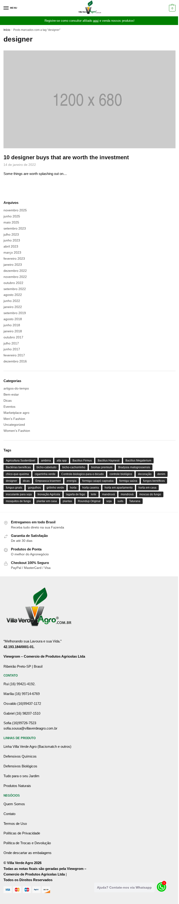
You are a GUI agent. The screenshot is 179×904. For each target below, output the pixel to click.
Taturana (134, 501)
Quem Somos (14, 804)
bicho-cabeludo (46, 467)
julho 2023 (11, 234)
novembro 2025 (15, 210)
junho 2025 (11, 216)
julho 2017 (11, 343)
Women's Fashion (16, 431)
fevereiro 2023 (14, 258)
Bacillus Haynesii (109, 460)
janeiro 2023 (12, 264)
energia (71, 480)
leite (93, 494)
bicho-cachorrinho (73, 467)
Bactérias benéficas (18, 467)
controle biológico (121, 474)
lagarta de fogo (75, 494)
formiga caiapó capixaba (98, 480)
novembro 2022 (15, 277)
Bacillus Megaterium (138, 460)
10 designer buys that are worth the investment (66, 157)
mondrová (127, 494)
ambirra (46, 460)
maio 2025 (11, 222)
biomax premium (101, 467)
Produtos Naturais (17, 786)
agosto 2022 (12, 295)
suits (120, 501)
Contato (9, 814)
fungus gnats (14, 487)
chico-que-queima (17, 474)
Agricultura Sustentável (20, 460)
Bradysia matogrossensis (134, 467)
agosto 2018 (12, 319)
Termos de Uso (15, 824)
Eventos (9, 406)
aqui (96, 20)
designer (11, 480)
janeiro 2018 (12, 331)
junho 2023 (11, 240)
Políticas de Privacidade (21, 833)
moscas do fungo (150, 494)
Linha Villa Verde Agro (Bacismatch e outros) (37, 746)
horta (73, 487)
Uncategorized (14, 424)
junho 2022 (11, 301)
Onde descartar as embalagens (27, 853)
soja (109, 501)
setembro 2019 (14, 313)
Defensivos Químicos (20, 756)
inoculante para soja (19, 494)
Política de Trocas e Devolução (27, 843)
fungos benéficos (154, 480)
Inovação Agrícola (49, 494)
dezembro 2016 (15, 361)
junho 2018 (11, 325)
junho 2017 (11, 349)
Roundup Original (89, 501)
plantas (67, 501)
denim (161, 474)
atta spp (62, 460)
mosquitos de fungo (18, 501)
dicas (26, 480)
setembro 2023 (14, 228)
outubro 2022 (13, 283)
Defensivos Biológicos (20, 766)
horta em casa (147, 487)
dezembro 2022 (15, 271)
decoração (144, 474)
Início (6, 30)
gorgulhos (34, 487)
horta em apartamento (119, 487)
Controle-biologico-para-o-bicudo (82, 474)
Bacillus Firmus (82, 460)
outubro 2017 (13, 337)
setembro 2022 (14, 289)
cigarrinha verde (45, 474)
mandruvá (108, 494)
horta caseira (90, 487)
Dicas (7, 400)
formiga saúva (128, 480)
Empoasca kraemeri (48, 480)
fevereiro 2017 (14, 355)
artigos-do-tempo (16, 388)
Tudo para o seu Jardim (21, 776)
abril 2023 (10, 246)
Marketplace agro (16, 413)
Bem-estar (11, 394)
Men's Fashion (14, 419)
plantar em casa (47, 501)
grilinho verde (55, 487)
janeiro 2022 (12, 307)
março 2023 (12, 252)
